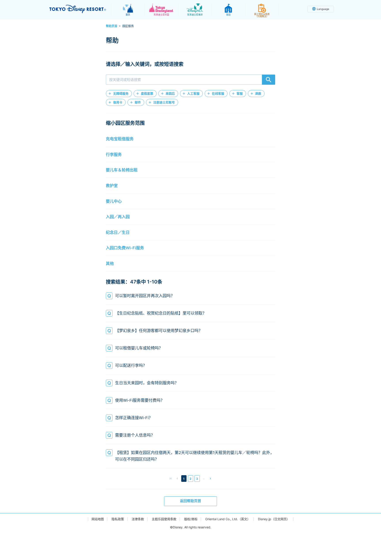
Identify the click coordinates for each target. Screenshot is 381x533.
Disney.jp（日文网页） (274, 519)
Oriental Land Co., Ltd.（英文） (227, 519)
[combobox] (190, 80)
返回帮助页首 (190, 501)
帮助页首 (111, 26)
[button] (119, 93)
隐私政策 (118, 519)
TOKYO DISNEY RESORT (77, 9)
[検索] (268, 80)
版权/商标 (191, 519)
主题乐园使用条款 (164, 519)
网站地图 (98, 519)
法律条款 (138, 519)
